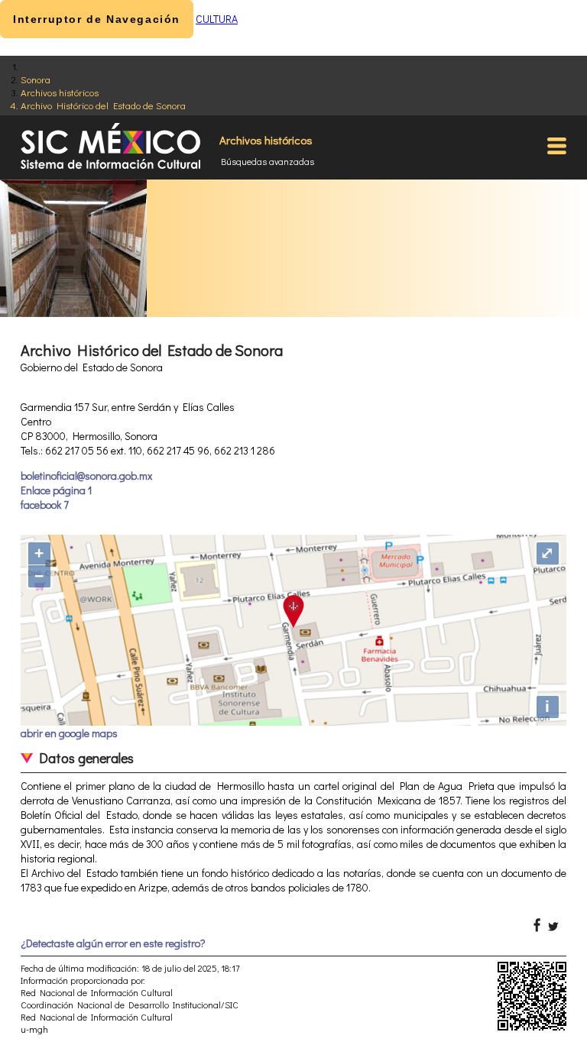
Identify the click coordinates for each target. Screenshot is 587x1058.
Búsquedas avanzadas (267, 161)
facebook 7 (45, 504)
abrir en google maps (69, 733)
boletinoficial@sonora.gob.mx (86, 475)
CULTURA (217, 18)
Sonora (35, 79)
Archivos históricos (60, 92)
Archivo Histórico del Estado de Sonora (103, 105)
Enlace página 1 (56, 490)
